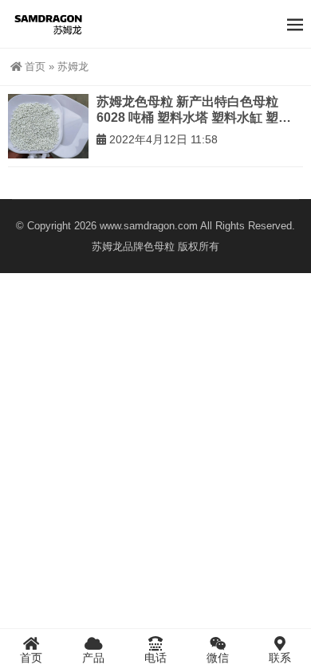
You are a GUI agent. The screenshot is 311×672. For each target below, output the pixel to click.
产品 (93, 657)
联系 (280, 657)
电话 (155, 657)
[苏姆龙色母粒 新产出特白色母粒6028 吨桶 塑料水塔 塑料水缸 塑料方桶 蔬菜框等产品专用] (48, 126)
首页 (35, 66)
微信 (218, 657)
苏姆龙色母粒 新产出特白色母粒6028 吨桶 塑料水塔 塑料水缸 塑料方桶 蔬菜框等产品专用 (193, 110)
